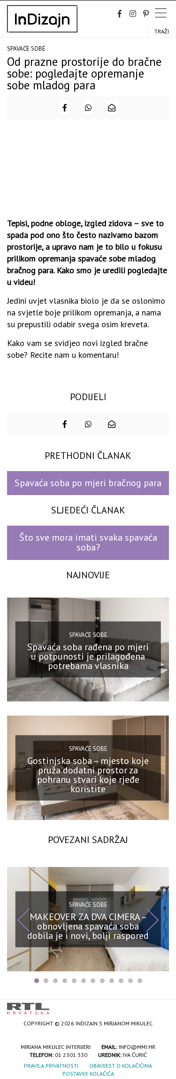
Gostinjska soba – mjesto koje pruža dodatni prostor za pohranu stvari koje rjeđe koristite (88, 775)
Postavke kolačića (88, 1073)
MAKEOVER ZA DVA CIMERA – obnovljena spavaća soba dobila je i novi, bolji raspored (88, 925)
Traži (161, 31)
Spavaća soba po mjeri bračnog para (88, 483)
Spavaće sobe (26, 49)
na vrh (159, 1005)
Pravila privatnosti (51, 1065)
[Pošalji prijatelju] (112, 108)
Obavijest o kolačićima (120, 1065)
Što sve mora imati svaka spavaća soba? (88, 542)
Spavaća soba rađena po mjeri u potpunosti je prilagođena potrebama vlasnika (88, 656)
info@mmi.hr (137, 1046)
